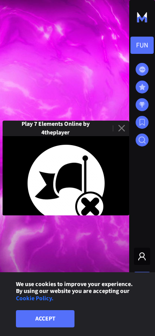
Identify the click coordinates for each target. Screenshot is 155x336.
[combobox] (142, 45)
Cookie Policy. (34, 298)
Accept (45, 318)
